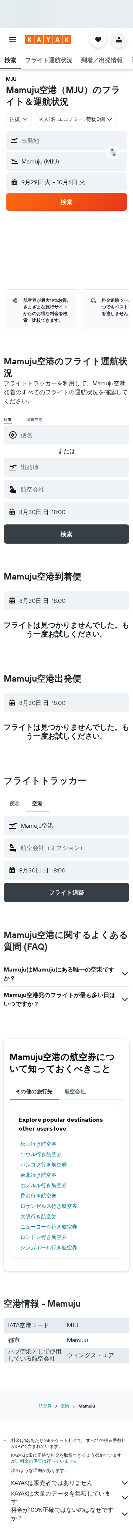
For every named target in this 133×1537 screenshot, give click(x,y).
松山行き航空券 (38, 1144)
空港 (65, 1406)
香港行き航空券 (38, 1195)
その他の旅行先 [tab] (34, 1091)
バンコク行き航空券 (43, 1164)
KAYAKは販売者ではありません (52, 1482)
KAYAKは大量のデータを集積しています (60, 1497)
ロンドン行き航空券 (43, 1237)
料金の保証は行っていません (49, 1461)
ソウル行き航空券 (41, 1154)
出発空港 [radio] (34, 419)
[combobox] (73, 467)
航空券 (45, 1406)
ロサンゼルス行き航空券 (48, 1206)
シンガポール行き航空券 (48, 1247)
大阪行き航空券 (38, 1216)
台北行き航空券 (38, 1175)
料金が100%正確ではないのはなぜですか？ (62, 1513)
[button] (12, 39)
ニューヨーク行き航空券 (48, 1226)
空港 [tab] (37, 803)
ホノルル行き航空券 (43, 1185)
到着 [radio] (8, 419)
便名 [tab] (15, 803)
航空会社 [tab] (75, 1091)
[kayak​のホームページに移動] (48, 39)
